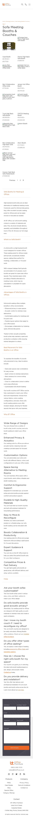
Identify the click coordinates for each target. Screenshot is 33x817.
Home (4, 21)
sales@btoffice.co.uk (16, 770)
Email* (5, 713)
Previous (12, 180)
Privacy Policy (24, 782)
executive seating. (10, 652)
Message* (6, 728)
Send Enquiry (14, 747)
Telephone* (7, 720)
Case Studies (9, 785)
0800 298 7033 (16, 767)
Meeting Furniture (10, 21)
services (21, 690)
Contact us (7, 672)
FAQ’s (9, 782)
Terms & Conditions (24, 785)
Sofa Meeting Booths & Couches (22, 21)
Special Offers (8, 790)
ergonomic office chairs (18, 649)
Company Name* (22, 705)
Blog (8, 787)
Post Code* (20, 720)
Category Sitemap (9, 793)
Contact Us (24, 787)
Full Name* (7, 705)
